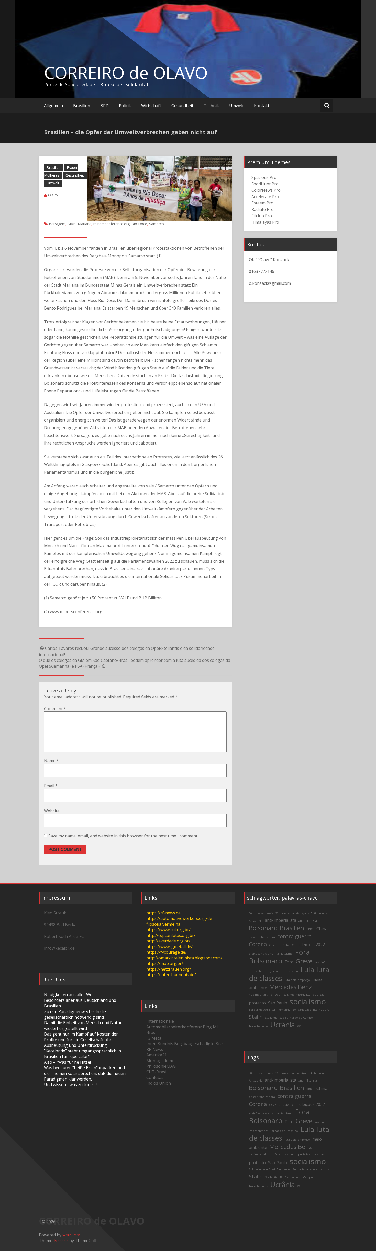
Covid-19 (274, 945)
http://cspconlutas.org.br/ (170, 935)
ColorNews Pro (266, 190)
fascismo (287, 954)
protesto (257, 1003)
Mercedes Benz (290, 987)
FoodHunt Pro (265, 184)
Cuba (286, 945)
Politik (125, 105)
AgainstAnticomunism (315, 913)
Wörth (301, 1026)
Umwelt (236, 105)
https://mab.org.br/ (164, 963)
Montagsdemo (160, 1060)
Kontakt (261, 105)
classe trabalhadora (262, 937)
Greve (304, 961)
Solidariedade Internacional (311, 1009)
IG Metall (154, 1038)
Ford (289, 962)
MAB (72, 223)
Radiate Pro (262, 209)
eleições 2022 (312, 944)
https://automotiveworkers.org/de (179, 918)
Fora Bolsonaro (279, 956)
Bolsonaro (263, 928)
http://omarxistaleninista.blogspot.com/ (184, 958)
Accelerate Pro (265, 196)
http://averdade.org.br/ (168, 941)
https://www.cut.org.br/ (168, 929)
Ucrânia (282, 1024)
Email (51, 786)
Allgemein (53, 105)
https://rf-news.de (163, 913)
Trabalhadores (258, 1026)
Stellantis (271, 1017)
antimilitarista (307, 921)
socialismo (308, 1001)
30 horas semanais (261, 913)
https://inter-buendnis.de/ (171, 974)
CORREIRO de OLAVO (126, 72)
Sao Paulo (277, 1003)
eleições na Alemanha (264, 954)
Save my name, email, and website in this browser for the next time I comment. (123, 836)
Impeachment (258, 971)
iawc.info (321, 962)
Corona (258, 944)
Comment (55, 708)
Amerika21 (156, 1055)
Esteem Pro (262, 203)
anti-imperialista (280, 920)
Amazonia (255, 921)
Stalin (256, 1016)
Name (51, 761)
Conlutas (154, 1077)
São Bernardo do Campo (296, 1017)
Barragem (57, 223)
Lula (307, 969)
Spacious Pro (264, 177)
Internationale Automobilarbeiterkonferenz (174, 1024)
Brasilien (81, 105)
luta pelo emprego (297, 980)
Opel (277, 994)
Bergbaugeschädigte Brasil (200, 1044)
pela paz (318, 994)
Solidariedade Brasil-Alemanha (269, 1009)
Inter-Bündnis (159, 1044)
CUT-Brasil (156, 1072)
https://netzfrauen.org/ (168, 969)
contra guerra (294, 936)
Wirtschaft (151, 105)
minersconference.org (111, 223)
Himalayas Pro (265, 222)
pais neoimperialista (297, 994)
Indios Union (158, 1083)
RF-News (154, 1049)
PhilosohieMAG (161, 1066)
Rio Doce (139, 223)
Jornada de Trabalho (284, 971)
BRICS (310, 929)
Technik (211, 105)
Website (52, 811)
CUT (294, 945)
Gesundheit (182, 105)
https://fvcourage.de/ (166, 952)
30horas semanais (287, 913)
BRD (104, 105)
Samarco (156, 223)
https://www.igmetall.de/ (169, 946)
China (321, 928)
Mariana (84, 223)
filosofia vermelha (163, 924)
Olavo (53, 194)
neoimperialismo (260, 994)
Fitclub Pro (261, 216)
